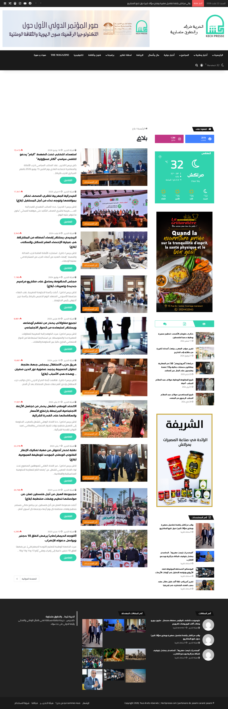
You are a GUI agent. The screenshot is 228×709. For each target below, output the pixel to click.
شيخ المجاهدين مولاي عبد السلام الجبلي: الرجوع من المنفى (177, 396)
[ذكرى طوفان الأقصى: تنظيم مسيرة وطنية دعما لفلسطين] (205, 338)
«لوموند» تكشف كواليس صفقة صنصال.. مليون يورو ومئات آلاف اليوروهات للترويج (175, 622)
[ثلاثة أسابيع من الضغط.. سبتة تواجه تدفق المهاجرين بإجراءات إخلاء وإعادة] (92, 658)
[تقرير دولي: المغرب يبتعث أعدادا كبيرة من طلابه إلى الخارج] (205, 353)
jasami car (197, 703)
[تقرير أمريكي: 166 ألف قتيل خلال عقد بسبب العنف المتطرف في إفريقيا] (205, 585)
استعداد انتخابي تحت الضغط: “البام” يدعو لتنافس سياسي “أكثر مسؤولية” (48, 157)
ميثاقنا (35, 703)
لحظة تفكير (126, 55)
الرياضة (139, 55)
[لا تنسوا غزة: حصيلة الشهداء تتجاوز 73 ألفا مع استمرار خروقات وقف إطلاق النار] (136, 654)
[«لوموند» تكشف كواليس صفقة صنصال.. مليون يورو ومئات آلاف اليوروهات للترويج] (136, 626)
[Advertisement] (114, 98)
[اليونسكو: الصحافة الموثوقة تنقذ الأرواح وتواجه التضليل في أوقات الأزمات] (205, 572)
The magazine (60, 55)
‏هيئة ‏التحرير (69, 150)
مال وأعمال (153, 55)
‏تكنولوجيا (78, 55)
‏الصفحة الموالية (29, 579)
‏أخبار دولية (169, 55)
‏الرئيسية (141, 129)
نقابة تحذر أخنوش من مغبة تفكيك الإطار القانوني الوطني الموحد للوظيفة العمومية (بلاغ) (47, 455)
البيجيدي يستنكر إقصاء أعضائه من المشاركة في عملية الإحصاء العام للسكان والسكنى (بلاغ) (46, 242)
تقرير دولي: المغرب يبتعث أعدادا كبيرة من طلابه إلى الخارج (175, 350)
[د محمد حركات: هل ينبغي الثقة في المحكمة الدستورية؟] (92, 679)
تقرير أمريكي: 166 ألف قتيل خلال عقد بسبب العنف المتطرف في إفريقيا (175, 583)
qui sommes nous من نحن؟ (68, 703)
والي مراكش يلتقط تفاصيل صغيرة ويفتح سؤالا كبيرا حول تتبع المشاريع (176, 526)
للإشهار (85, 703)
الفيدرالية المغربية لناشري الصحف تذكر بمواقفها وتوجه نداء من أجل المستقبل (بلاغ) (46, 198)
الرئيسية (218, 55)
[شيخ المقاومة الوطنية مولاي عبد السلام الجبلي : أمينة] (205, 384)
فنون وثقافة (94, 55)
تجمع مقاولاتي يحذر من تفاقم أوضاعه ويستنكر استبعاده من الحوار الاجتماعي (49, 325)
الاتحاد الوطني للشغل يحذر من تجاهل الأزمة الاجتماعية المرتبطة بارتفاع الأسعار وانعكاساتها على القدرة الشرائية (46, 411)
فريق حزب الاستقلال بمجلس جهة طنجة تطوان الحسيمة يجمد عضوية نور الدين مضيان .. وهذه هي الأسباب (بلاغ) (45, 369)
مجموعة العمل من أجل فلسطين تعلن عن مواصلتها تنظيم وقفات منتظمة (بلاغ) (48, 497)
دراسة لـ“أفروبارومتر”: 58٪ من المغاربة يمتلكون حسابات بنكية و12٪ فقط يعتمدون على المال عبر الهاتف (175, 367)
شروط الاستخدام (22, 703)
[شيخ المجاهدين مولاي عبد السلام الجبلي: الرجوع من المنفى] (205, 399)
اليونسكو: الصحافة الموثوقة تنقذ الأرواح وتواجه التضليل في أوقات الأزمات (174, 571)
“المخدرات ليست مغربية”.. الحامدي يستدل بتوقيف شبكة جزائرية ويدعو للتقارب (155, 3)
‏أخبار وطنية (201, 55)
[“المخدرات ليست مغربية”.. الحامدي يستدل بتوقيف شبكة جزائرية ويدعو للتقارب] (205, 556)
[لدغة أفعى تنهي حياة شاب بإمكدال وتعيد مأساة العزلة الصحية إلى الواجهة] (114, 655)
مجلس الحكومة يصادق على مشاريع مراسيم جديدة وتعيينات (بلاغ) (46, 284)
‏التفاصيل (68, 180)
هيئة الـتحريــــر (46, 703)
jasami (209, 703)
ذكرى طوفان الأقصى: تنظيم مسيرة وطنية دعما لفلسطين (175, 335)
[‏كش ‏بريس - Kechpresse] (197, 26)
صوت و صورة (40, 55)
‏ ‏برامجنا (111, 55)
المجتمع (185, 55)
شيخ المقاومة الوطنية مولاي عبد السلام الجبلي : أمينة (174, 381)
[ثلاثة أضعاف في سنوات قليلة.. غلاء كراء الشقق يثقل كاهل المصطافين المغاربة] (136, 676)
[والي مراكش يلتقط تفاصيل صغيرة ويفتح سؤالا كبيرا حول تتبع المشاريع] (205, 536)
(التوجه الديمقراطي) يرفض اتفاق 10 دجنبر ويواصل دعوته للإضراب (47, 538)
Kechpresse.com (169, 703)
